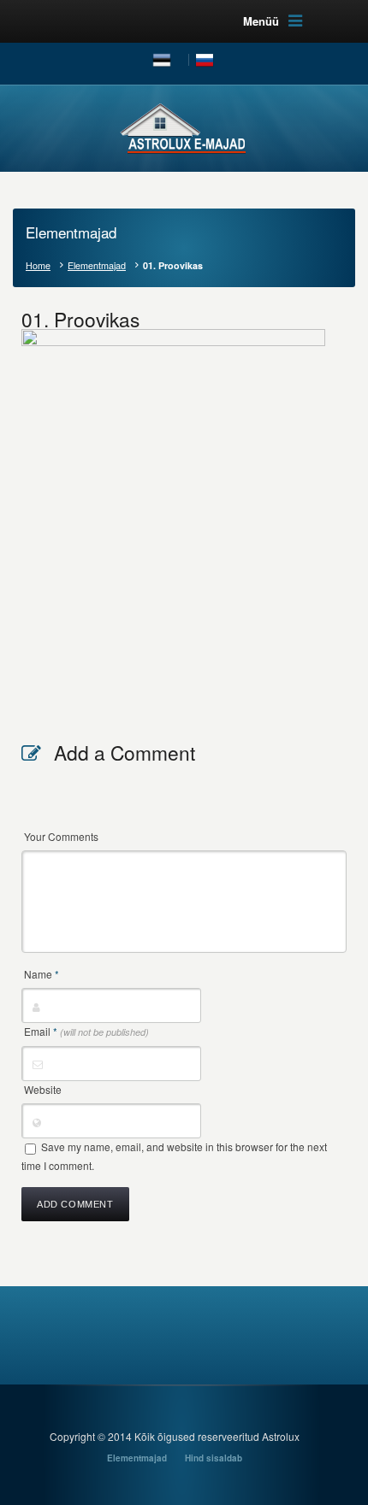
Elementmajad (97, 265)
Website (43, 1089)
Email (86, 1031)
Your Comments (61, 836)
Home (38, 265)
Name (41, 974)
